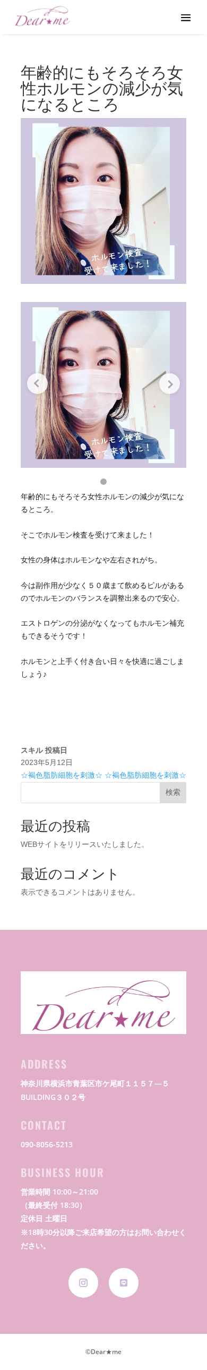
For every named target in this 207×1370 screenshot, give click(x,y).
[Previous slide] (37, 383)
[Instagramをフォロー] (83, 1283)
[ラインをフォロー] (124, 1283)
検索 (173, 792)
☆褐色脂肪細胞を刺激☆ (61, 775)
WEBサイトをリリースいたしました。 (85, 844)
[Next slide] (169, 383)
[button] (103, 481)
